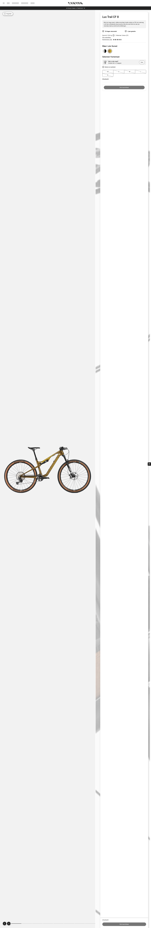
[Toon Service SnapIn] (149, 464)
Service (33, 3)
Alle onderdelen (106, 37)
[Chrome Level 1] (104, 51)
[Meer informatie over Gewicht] (113, 35)
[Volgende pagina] (8, 923)
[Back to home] (75, 3)
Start (142, 62)
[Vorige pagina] (4, 923)
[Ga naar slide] (27, 923)
